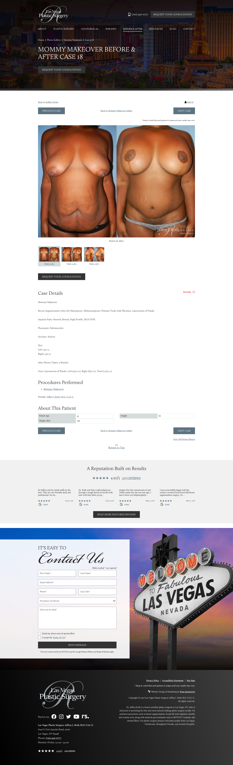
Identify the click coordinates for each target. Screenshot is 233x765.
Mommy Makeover (72, 39)
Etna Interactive (187, 691)
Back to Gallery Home (48, 102)
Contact (189, 29)
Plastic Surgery (63, 29)
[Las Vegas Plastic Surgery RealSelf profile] (85, 717)
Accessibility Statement (173, 680)
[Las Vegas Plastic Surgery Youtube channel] (76, 718)
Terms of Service (102, 652)
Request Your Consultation (172, 14)
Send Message (77, 645)
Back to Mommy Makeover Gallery (116, 110)
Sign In (190, 102)
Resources (156, 29)
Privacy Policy (87, 652)
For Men (111, 29)
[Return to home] (53, 14)
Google (45, 504)
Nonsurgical (90, 29)
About (42, 29)
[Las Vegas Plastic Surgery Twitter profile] (68, 717)
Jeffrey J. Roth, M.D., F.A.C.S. (60, 397)
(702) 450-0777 (53, 738)
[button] (51, 110)
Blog (173, 29)
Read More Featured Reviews (116, 514)
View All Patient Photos (184, 439)
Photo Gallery (54, 39)
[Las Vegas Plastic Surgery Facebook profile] (54, 718)
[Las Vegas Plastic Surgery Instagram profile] (61, 718)
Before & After (132, 29)
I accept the (54, 637)
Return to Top (116, 447)
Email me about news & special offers (58, 633)
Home (41, 39)
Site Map (191, 680)
